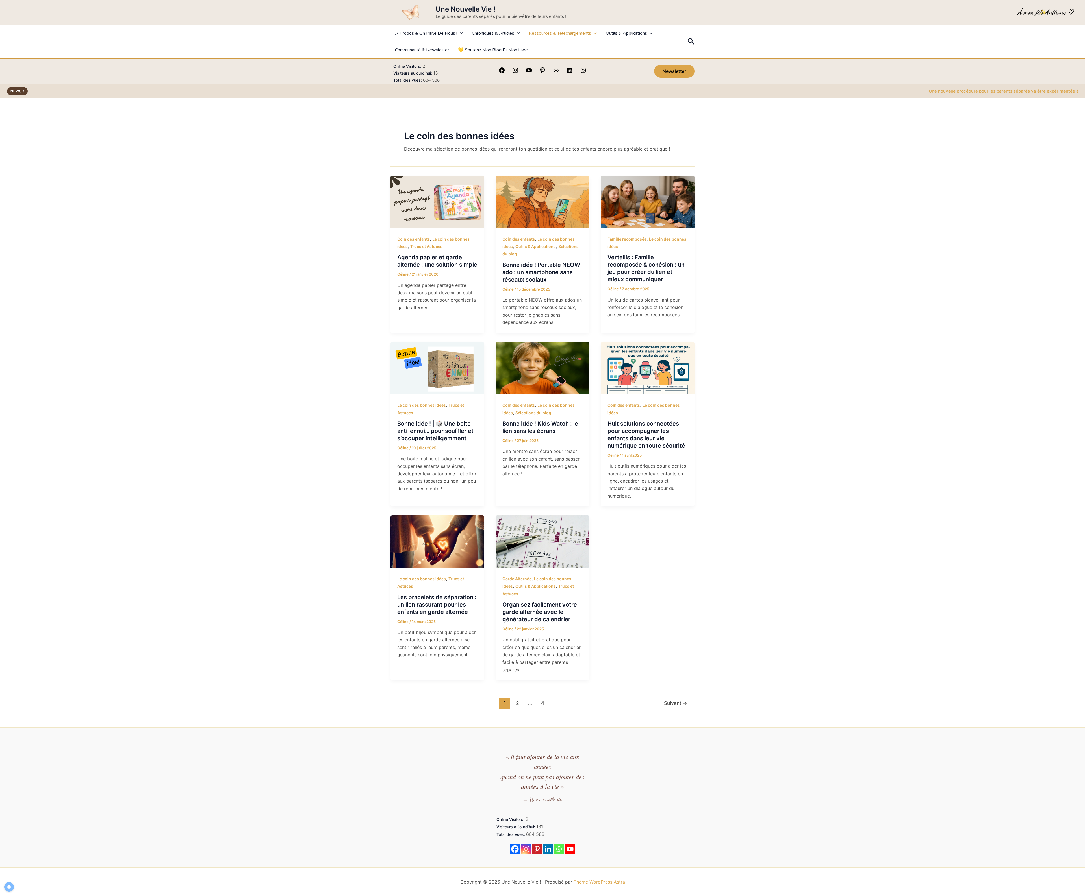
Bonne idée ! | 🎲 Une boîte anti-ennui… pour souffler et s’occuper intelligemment (435, 431)
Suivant (675, 703)
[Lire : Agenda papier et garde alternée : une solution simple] (437, 201)
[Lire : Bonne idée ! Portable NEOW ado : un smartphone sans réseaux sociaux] (542, 201)
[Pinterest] (542, 72)
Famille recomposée (626, 239)
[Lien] (556, 72)
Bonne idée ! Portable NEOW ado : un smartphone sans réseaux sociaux (541, 272)
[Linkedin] (548, 849)
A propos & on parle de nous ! (426, 33)
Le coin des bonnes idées (421, 405)
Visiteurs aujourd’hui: (413, 73)
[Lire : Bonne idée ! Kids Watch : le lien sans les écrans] (542, 367)
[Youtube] (570, 849)
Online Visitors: (407, 66)
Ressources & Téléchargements (560, 33)
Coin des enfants (413, 239)
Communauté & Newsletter (422, 50)
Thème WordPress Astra (599, 882)
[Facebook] (501, 72)
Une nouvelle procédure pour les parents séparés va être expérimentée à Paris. (965, 91)
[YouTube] (529, 72)
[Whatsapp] (559, 849)
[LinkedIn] (569, 72)
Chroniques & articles (493, 33)
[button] (460, 33)
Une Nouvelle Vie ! (465, 9)
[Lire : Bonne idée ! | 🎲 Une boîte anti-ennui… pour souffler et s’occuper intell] (437, 367)
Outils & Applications (626, 33)
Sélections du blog (533, 412)
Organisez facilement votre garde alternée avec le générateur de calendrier (539, 612)
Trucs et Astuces (426, 246)
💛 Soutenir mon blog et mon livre (493, 50)
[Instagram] (515, 72)
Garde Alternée (516, 578)
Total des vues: (408, 80)
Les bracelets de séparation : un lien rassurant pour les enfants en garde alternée (436, 604)
